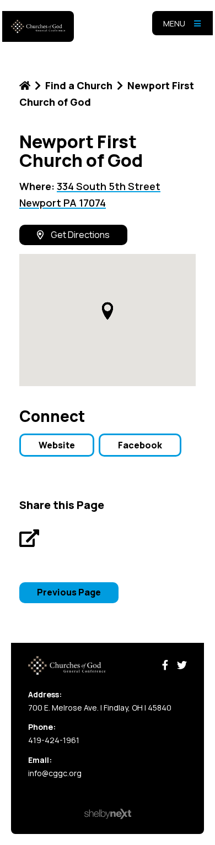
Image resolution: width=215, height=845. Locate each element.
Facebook (140, 445)
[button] (107, 310)
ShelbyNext (107, 814)
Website (57, 445)
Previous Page (69, 592)
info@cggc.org (55, 773)
